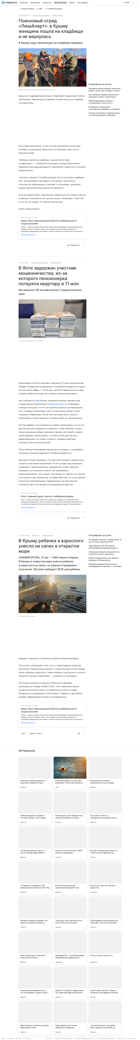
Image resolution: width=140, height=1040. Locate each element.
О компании (10, 1038)
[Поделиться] (78, 733)
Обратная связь (121, 1038)
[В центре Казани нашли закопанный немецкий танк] (70, 878)
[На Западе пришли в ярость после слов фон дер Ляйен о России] (35, 843)
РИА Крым (35, 535)
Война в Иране (28, 9)
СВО (40, 9)
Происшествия (57, 15)
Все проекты (27, 1038)
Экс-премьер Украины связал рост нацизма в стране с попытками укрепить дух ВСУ (104, 96)
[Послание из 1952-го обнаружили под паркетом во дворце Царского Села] (105, 808)
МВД (37, 400)
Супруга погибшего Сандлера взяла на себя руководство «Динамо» (104, 114)
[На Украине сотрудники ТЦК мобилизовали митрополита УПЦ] (35, 878)
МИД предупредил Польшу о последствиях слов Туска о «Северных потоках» (101, 102)
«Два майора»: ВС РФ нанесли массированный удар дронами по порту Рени (103, 547)
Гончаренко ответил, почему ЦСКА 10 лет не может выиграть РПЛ (105, 541)
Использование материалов (106, 1038)
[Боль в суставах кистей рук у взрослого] (105, 878)
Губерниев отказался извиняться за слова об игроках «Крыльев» (104, 553)
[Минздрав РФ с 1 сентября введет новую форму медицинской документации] (70, 948)
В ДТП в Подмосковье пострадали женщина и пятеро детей (103, 559)
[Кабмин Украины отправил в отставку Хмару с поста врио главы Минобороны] (35, 808)
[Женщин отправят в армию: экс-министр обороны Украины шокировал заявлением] (35, 913)
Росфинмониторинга (56, 404)
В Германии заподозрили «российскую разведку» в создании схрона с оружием (104, 108)
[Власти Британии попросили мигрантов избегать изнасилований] (35, 948)
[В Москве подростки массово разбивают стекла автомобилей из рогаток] (70, 773)
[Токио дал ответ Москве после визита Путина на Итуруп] (70, 913)
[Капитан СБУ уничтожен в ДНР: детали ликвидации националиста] (70, 843)
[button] (52, 67)
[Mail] (3, 2)
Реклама (18, 1038)
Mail (3, 1038)
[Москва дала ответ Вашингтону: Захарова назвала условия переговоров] (70, 808)
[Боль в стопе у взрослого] (105, 948)
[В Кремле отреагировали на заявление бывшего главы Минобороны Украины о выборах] (35, 773)
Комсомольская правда (41, 15)
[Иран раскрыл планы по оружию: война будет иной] (35, 1018)
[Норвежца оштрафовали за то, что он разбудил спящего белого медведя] (35, 983)
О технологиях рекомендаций (63, 1038)
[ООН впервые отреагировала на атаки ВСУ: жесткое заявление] (105, 913)
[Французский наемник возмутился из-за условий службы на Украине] (105, 773)
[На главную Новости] (11, 2)
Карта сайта (132, 1038)
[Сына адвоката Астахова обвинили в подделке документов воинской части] (70, 1018)
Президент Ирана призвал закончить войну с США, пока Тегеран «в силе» (105, 89)
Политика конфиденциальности (85, 1038)
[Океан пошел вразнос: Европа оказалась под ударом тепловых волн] (105, 983)
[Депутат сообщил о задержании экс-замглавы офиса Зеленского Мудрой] (70, 983)
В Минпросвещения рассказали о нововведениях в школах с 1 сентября (105, 565)
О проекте (49, 1038)
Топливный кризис (54, 9)
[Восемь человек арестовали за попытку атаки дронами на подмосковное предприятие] (105, 843)
